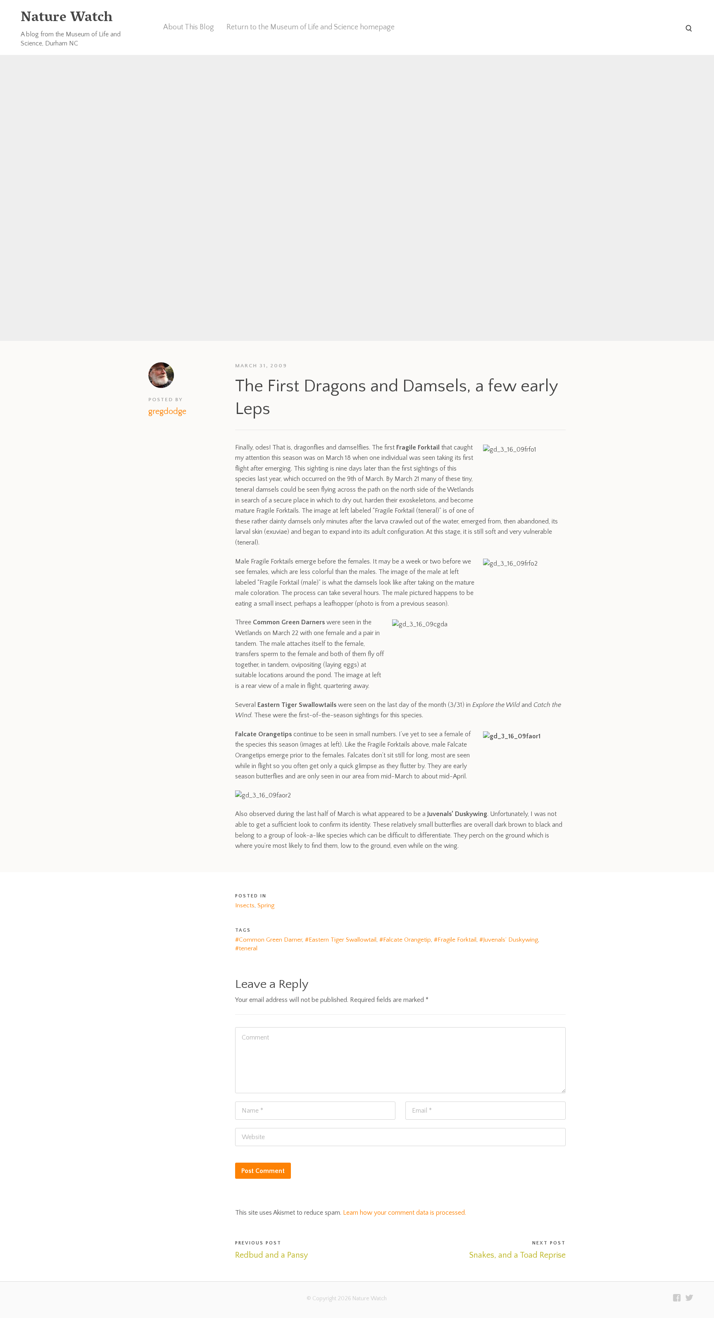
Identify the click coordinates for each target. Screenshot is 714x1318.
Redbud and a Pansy (271, 1255)
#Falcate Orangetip (405, 939)
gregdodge (167, 411)
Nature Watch (66, 18)
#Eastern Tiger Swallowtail (340, 939)
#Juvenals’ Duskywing (508, 939)
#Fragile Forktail (455, 939)
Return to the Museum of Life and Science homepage (310, 27)
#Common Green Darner (268, 939)
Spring (265, 905)
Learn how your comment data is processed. (404, 1212)
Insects (245, 905)
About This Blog (188, 27)
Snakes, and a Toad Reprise (517, 1255)
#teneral (246, 948)
